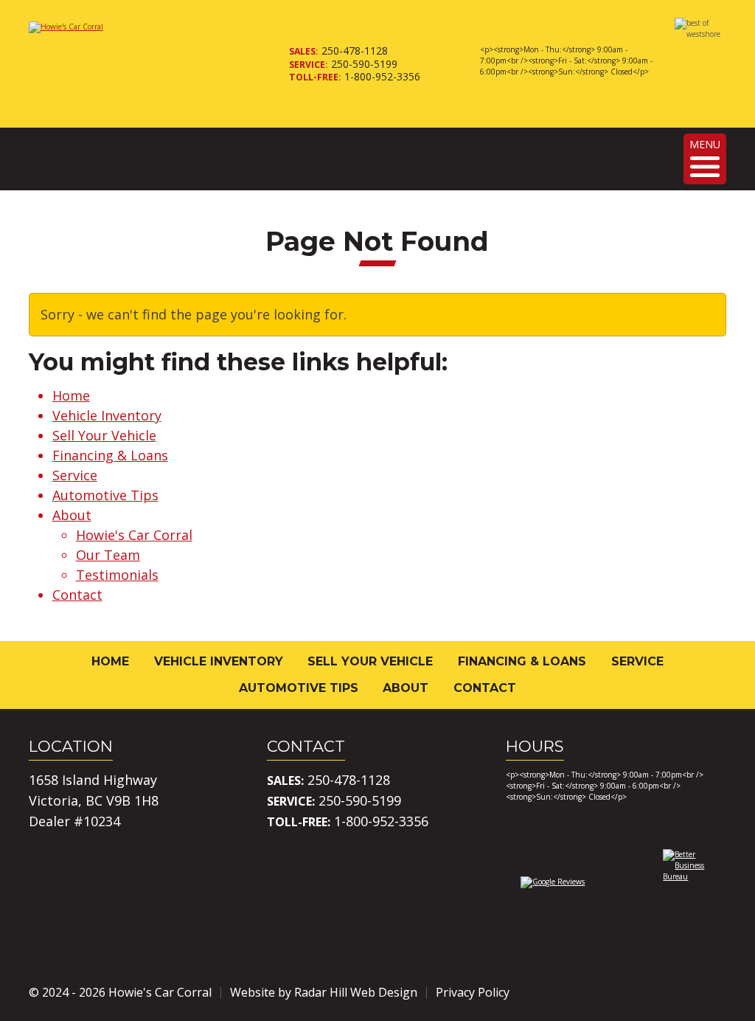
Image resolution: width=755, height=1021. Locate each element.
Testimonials (117, 575)
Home (71, 395)
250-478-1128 (354, 51)
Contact (77, 594)
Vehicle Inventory (106, 415)
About (71, 515)
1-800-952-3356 (382, 76)
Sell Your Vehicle (104, 435)
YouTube (714, 992)
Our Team (108, 555)
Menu (704, 144)
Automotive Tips (105, 495)
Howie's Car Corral (134, 535)
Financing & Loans (110, 455)
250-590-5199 (364, 64)
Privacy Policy (472, 992)
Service (74, 475)
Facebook (632, 992)
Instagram (673, 992)
